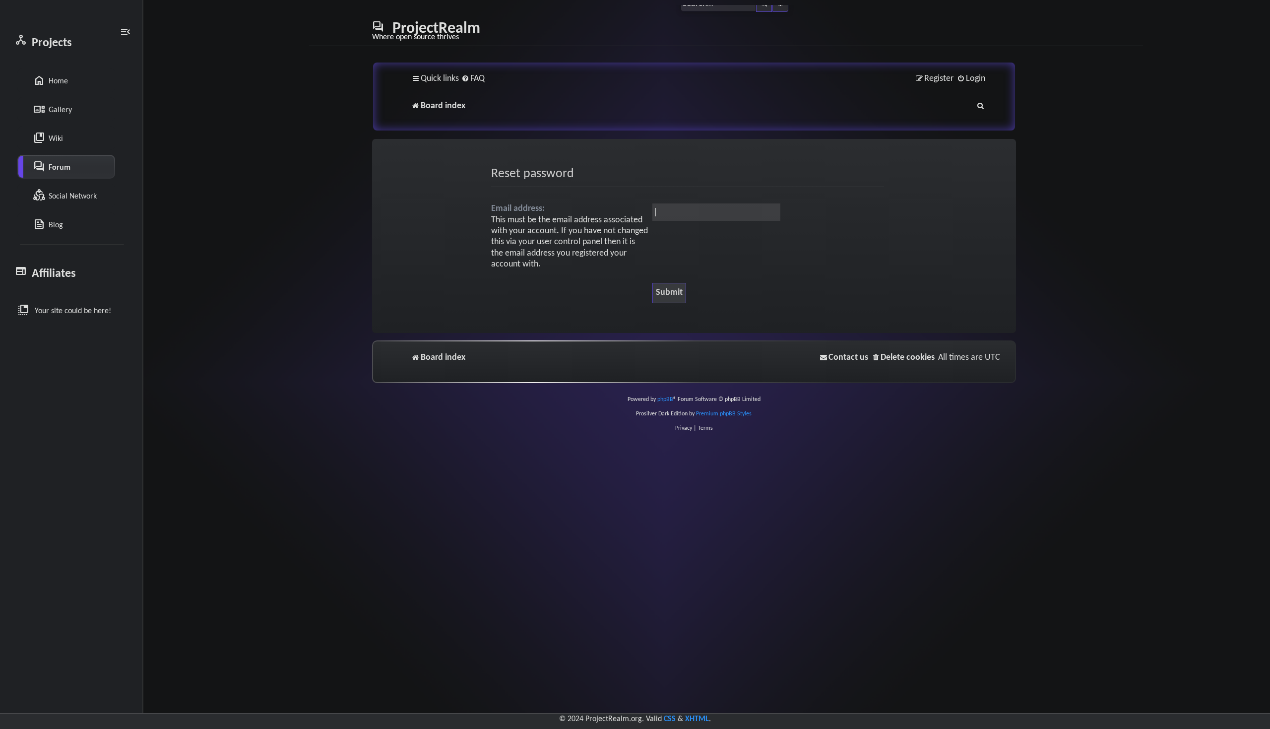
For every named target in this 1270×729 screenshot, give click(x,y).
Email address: (518, 208)
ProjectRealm (426, 31)
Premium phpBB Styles (724, 414)
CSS (670, 719)
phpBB (665, 399)
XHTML (697, 719)
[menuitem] (473, 79)
